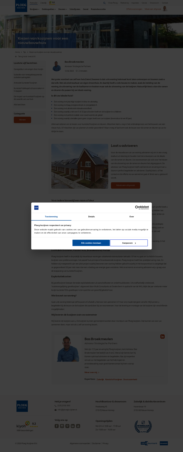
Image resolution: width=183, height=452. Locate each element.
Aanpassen (127, 243)
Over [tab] (131, 216)
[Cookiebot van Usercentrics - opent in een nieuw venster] (137, 208)
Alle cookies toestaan (91, 243)
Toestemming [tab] (51, 216)
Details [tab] (91, 216)
